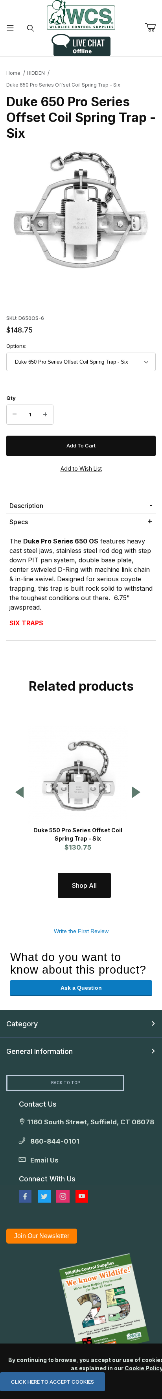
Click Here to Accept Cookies (52, 1382)
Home (13, 73)
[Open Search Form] (30, 28)
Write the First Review (81, 931)
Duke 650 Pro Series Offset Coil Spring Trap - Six (63, 85)
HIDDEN (36, 73)
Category (22, 1024)
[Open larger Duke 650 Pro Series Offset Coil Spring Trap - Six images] (81, 210)
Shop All (84, 885)
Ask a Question (81, 988)
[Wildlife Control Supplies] (81, 15)
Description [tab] (26, 506)
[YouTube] (81, 1196)
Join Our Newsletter (41, 1236)
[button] (19, 793)
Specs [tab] (18, 522)
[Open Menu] (10, 28)
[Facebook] (25, 1196)
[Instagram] (63, 1196)
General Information (39, 1051)
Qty (11, 398)
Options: (16, 346)
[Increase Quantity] (45, 415)
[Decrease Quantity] (14, 415)
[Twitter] (44, 1196)
